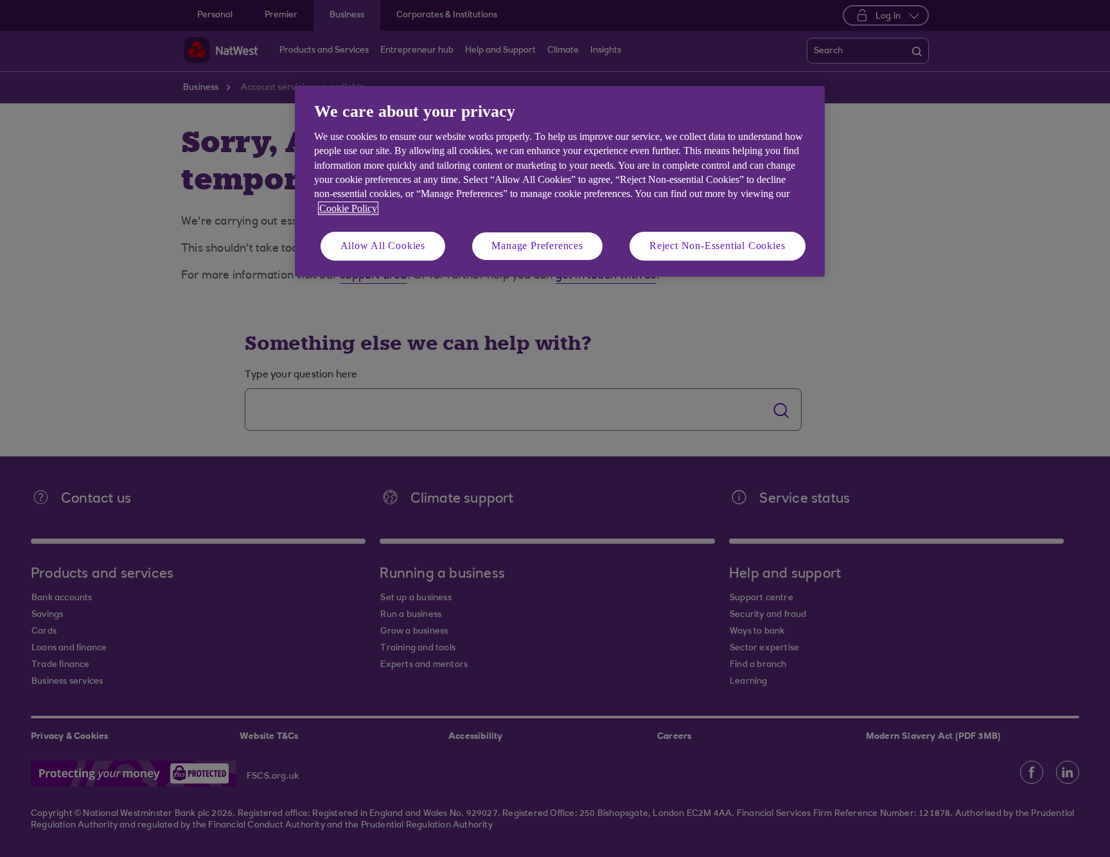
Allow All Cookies (383, 245)
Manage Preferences (537, 245)
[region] (560, 181)
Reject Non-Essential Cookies (717, 245)
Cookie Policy (348, 208)
